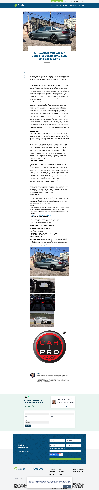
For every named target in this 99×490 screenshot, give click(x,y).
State (26, 420)
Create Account (76, 1)
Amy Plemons (47, 62)
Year (26, 416)
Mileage (51, 416)
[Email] (25, 78)
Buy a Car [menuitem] (52, 5)
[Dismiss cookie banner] (70, 478)
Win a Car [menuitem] (65, 5)
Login (83, 1)
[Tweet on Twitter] (25, 73)
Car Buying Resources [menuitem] (73, 5)
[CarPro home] (23, 5)
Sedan (49, 49)
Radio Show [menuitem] (81, 5)
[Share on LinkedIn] (25, 75)
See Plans (28, 425)
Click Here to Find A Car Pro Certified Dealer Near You (41, 215)
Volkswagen (46, 245)
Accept (67, 486)
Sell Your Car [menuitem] (58, 5)
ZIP (50, 420)
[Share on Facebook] (25, 70)
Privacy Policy (56, 483)
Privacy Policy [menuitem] (23, 478)
